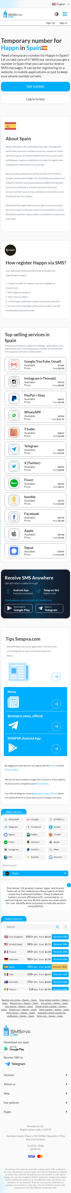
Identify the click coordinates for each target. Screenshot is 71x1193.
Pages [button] (35, 1112)
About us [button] (35, 1084)
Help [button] (35, 1093)
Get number (35, 86)
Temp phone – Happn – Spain (21, 1013)
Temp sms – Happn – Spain (50, 1016)
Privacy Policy (12, 769)
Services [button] (35, 1075)
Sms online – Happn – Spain (54, 1003)
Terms (53, 765)
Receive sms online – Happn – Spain (19, 1000)
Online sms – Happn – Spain (23, 1009)
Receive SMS (61, 937)
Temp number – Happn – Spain (54, 1009)
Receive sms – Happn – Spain (24, 1003)
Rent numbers (42, 783)
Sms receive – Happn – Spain (19, 1006)
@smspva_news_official (45, 793)
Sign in (63, 22)
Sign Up (50, 22)
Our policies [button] (35, 1102)
